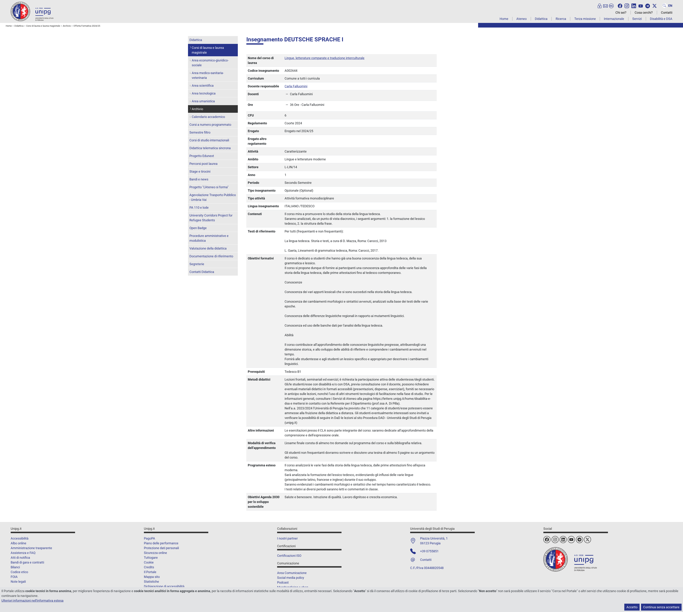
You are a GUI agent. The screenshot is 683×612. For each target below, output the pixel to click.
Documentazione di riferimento (211, 256)
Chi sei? (620, 12)
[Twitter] (654, 5)
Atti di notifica (20, 557)
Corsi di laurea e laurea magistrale (208, 50)
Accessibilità (19, 538)
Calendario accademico (208, 117)
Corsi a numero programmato (210, 124)
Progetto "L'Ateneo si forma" (209, 187)
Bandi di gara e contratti (27, 562)
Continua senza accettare (661, 607)
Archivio (197, 109)
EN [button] (670, 5)
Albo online (18, 543)
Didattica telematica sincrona (210, 148)
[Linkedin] (633, 5)
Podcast (283, 582)
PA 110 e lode (199, 207)
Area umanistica (203, 101)
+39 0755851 (429, 551)
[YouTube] (640, 5)
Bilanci (15, 567)
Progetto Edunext (201, 156)
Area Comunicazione (292, 573)
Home (504, 19)
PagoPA (149, 538)
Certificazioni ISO (289, 555)
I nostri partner (287, 538)
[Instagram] (626, 5)
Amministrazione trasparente (31, 548)
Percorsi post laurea (203, 164)
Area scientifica (203, 85)
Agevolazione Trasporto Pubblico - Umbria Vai (212, 197)
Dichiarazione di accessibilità (164, 586)
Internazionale (614, 19)
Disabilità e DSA (661, 19)
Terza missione (585, 19)
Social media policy (290, 577)
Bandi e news (198, 179)
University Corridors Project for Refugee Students (210, 217)
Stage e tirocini (199, 171)
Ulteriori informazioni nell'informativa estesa (32, 600)
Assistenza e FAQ (23, 553)
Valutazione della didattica (208, 248)
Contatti (666, 12)
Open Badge (198, 228)
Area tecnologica (204, 93)
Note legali (18, 581)
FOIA (14, 577)
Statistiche (151, 581)
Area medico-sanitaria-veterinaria (208, 75)
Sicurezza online (155, 553)
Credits (149, 567)
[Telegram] (647, 5)
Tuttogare (151, 557)
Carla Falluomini (296, 86)
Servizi (637, 19)
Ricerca (561, 19)
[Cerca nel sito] (664, 5)
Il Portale (150, 572)
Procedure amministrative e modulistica (209, 238)
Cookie (149, 562)
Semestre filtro (199, 132)
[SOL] (611, 5)
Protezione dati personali (161, 548)
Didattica (541, 19)
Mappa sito (152, 577)
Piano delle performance (161, 543)
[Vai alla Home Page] (32, 11)
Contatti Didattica (201, 272)
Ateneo (521, 19)
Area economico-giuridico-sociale (210, 62)
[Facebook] (620, 5)
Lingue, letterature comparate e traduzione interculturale (324, 58)
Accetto (631, 607)
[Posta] (605, 5)
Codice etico (19, 572)
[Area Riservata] (599, 5)
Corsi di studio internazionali (209, 140)
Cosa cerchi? (644, 12)
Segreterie (196, 264)
